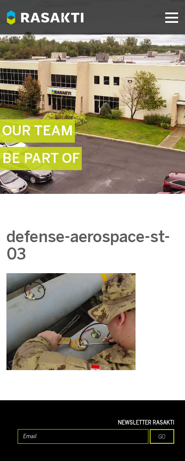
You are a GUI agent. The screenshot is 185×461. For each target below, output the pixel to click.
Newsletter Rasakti (146, 423)
